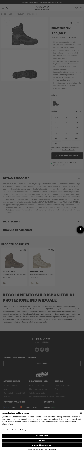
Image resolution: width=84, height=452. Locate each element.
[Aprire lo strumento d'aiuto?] (80, 229)
